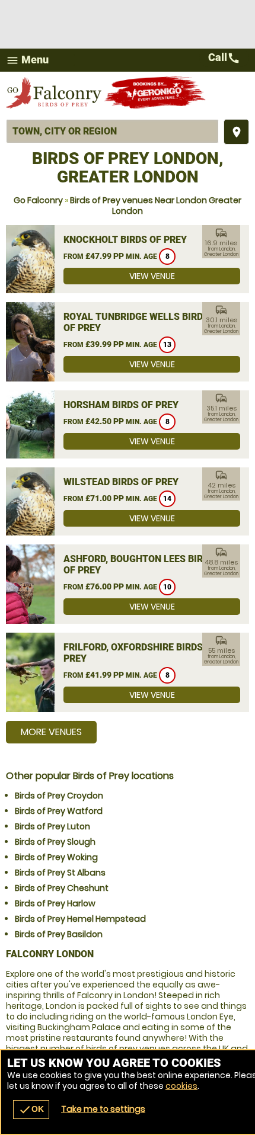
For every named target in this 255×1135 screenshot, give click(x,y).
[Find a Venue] (112, 131)
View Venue (152, 276)
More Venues (51, 732)
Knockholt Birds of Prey (125, 239)
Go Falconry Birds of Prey (55, 92)
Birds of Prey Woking (56, 857)
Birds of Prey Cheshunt (62, 888)
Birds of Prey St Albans (60, 872)
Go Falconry (38, 200)
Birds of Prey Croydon (59, 795)
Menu (27, 60)
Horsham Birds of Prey (121, 405)
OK (31, 1109)
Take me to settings (103, 1109)
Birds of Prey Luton (52, 826)
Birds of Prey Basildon (59, 934)
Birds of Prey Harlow (55, 903)
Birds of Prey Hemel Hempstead (80, 919)
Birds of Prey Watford (59, 811)
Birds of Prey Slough (55, 842)
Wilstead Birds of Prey (121, 482)
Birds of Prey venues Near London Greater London (155, 205)
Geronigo (156, 92)
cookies (181, 1086)
